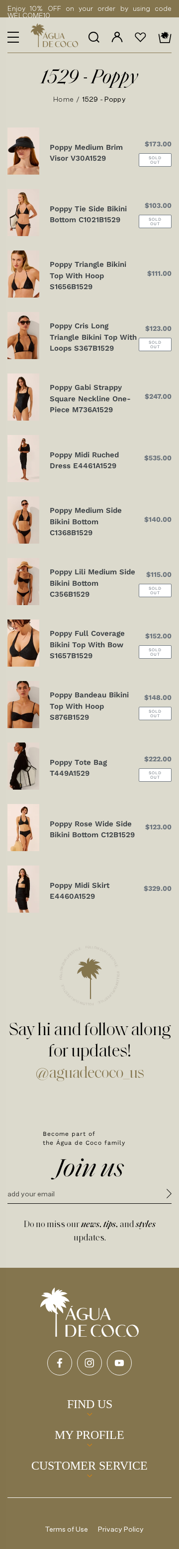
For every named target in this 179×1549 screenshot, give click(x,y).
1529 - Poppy (104, 99)
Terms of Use (66, 1529)
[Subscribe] (169, 1195)
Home (63, 99)
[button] (13, 37)
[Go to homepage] (89, 1312)
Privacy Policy (121, 1529)
